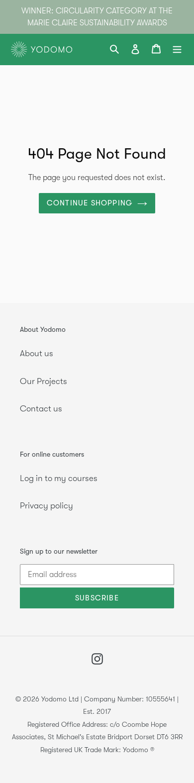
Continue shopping (89, 202)
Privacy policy (46, 505)
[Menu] (177, 49)
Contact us (41, 408)
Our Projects (43, 381)
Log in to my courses (58, 478)
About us (36, 353)
